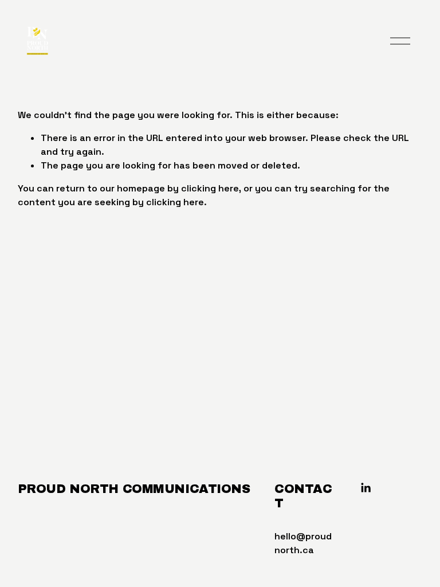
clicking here (210, 188)
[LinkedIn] (365, 488)
